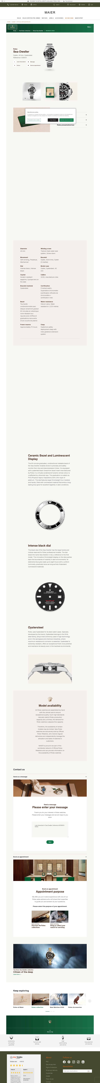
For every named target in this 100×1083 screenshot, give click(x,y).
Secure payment (51, 1064)
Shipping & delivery (52, 1070)
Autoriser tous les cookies (66, 119)
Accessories (59, 18)
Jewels (51, 18)
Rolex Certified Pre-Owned (31, 18)
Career (48, 1076)
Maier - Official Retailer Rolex (21, 22)
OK (89, 1071)
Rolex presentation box (65, 125)
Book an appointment (35, 65)
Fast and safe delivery (37, 1043)
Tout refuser (53, 119)
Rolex (14, 30)
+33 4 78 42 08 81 (21, 61)
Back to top (50, 1031)
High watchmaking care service (63, 1043)
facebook (64, 1062)
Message (32, 61)
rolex (19, 18)
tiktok (78, 1062)
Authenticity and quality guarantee (11, 1043)
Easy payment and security (89, 1043)
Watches (44, 18)
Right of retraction (51, 1067)
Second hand (69, 18)
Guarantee (49, 1073)
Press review (50, 1079)
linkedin (83, 1062)
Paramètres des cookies (34, 119)
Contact (48, 1082)
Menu (89, 27)
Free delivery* (69, 1)
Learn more (16, 974)
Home (8, 22)
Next (50, 842)
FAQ (47, 1061)
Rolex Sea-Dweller (38, 30)
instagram (73, 1062)
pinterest (69, 1062)
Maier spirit (79, 18)
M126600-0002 (50, 30)
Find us (18, 65)
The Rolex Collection (24, 30)
